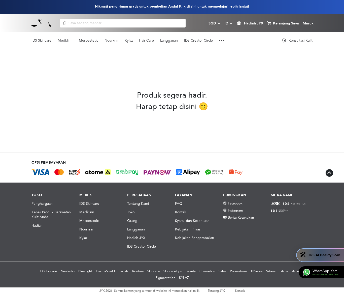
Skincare (153, 271)
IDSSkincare (48, 271)
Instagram (235, 210)
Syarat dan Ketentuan (192, 221)
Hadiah (37, 225)
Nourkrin (111, 40)
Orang (132, 221)
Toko (130, 212)
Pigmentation (165, 278)
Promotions (238, 271)
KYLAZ (184, 278)
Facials (123, 271)
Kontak (180, 212)
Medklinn (65, 40)
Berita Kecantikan (241, 217)
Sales (222, 271)
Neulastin (68, 271)
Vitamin (271, 271)
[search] (64, 23)
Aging (296, 271)
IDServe (256, 271)
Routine (138, 271)
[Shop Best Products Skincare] (41, 23)
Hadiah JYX (136, 238)
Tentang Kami (138, 203)
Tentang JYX (216, 290)
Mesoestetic (88, 40)
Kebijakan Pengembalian (194, 238)
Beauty (191, 271)
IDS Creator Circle (198, 40)
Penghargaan (42, 203)
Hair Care (146, 40)
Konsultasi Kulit (301, 40)
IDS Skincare (41, 40)
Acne (284, 271)
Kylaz (129, 40)
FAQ (178, 203)
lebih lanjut (238, 6)
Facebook (235, 203)
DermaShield (105, 271)
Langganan (169, 40)
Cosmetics (207, 271)
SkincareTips (172, 271)
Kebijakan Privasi (188, 229)
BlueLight (85, 271)
